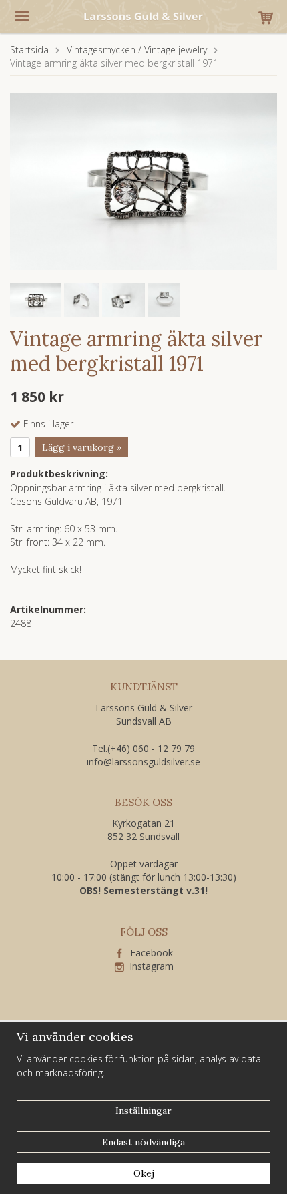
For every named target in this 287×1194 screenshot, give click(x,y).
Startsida (29, 49)
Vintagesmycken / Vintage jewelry (137, 49)
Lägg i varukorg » (81, 447)
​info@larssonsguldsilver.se (143, 761)
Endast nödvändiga (143, 1142)
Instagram (149, 966)
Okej (143, 1173)
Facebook (147, 952)
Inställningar (143, 1111)
